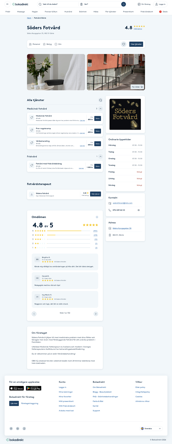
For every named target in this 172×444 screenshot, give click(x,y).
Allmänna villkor (142, 401)
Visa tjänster (136, 44)
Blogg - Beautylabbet (102, 392)
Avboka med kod (66, 411)
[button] (65, 118)
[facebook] (24, 428)
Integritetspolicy (142, 392)
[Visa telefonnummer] (138, 210)
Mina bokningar (66, 392)
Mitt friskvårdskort (67, 406)
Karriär (96, 406)
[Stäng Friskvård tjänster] (100, 156)
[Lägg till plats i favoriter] (123, 44)
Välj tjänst (95, 194)
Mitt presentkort (66, 401)
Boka (98, 118)
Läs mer (82, 120)
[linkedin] (18, 428)
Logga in (62, 387)
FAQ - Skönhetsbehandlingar (105, 396)
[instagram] (11, 428)
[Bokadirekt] (20, 4)
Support (96, 411)
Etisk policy (140, 387)
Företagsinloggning (29, 403)
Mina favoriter (65, 396)
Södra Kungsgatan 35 (122, 228)
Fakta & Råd (98, 401)
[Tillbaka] (8, 4)
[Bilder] (125, 114)
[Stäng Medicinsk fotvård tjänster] (100, 108)
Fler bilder (136, 87)
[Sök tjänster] (100, 100)
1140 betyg (138, 29)
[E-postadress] (126, 203)
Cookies (138, 396)
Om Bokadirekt (99, 387)
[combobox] (58, 4)
